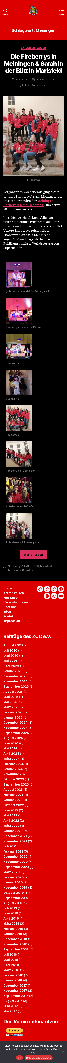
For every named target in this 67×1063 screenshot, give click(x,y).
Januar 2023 (13, 800)
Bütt (36, 566)
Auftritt (28, 566)
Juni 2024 (10, 743)
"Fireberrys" (15, 566)
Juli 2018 (10, 954)
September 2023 (16, 784)
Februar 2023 (13, 795)
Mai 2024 (10, 748)
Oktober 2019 (13, 892)
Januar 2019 (12, 934)
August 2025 (13, 691)
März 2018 (11, 970)
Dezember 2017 (15, 985)
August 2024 (13, 738)
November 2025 (15, 681)
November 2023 (15, 774)
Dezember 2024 (15, 722)
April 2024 (11, 753)
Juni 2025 (10, 697)
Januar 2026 (13, 671)
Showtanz (28, 570)
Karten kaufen (13, 593)
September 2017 (15, 996)
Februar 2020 (13, 877)
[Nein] (62, 1052)
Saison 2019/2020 (33, 47)
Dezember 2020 (15, 856)
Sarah (25, 79)
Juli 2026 (10, 650)
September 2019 (15, 898)
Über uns (9, 607)
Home (7, 588)
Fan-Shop (10, 597)
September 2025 (16, 686)
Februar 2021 (13, 851)
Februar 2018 (13, 975)
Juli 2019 (10, 908)
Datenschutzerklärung (38, 1057)
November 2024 (15, 728)
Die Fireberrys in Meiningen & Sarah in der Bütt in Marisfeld (33, 63)
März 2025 (11, 707)
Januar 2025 (13, 717)
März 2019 (11, 923)
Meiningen (14, 570)
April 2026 (11, 666)
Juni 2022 (10, 810)
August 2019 (12, 903)
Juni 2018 (10, 959)
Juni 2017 (10, 1006)
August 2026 (13, 645)
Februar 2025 (13, 712)
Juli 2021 (10, 846)
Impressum (11, 621)
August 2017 (12, 1001)
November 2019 (15, 887)
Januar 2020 (13, 882)
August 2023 (13, 789)
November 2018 (15, 944)
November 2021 (15, 841)
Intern (7, 611)
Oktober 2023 (13, 779)
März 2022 (11, 825)
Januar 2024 (13, 769)
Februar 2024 (13, 764)
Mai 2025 (10, 702)
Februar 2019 (13, 929)
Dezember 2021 (15, 836)
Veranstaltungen (15, 602)
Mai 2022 (10, 815)
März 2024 (11, 758)
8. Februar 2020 (45, 79)
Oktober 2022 (13, 805)
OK (19, 1057)
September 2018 (15, 949)
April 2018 (11, 965)
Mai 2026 (10, 661)
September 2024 (16, 733)
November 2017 (15, 990)
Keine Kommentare (35, 85)
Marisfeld (46, 566)
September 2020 (16, 867)
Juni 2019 (10, 913)
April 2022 (11, 820)
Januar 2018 (12, 980)
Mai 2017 (10, 1011)
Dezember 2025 (15, 676)
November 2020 (15, 862)
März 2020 (11, 872)
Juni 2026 (10, 655)
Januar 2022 (12, 831)
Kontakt (9, 616)
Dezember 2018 (15, 939)
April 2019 (11, 918)
